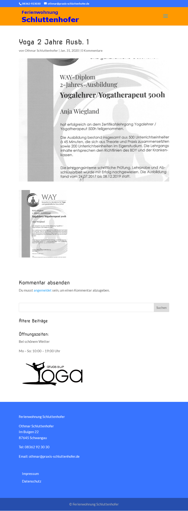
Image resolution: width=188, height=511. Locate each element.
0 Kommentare (91, 50)
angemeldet (43, 290)
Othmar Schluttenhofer (41, 50)
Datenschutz (31, 481)
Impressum (30, 473)
